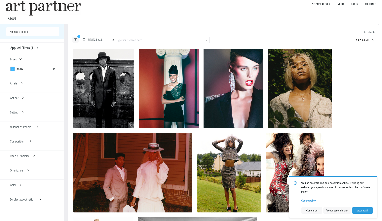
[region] (103, 88)
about (12, 18)
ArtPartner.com (321, 3)
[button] (75, 40)
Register (370, 3)
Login (354, 3)
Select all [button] (95, 40)
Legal (341, 3)
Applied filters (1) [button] (22, 48)
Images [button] (19, 68)
